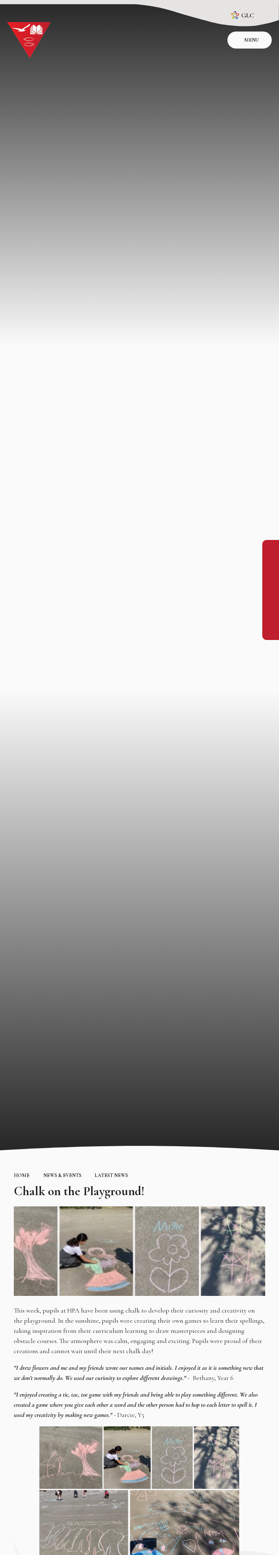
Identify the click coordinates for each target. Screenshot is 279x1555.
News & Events (62, 1175)
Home (21, 1175)
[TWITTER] (270, 597)
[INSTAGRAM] (270, 564)
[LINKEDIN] (270, 581)
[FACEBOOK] (270, 548)
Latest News (111, 1175)
